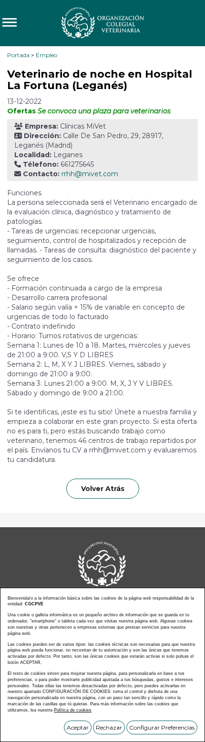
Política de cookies (73, 710)
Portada (18, 55)
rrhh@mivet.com (90, 174)
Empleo (46, 55)
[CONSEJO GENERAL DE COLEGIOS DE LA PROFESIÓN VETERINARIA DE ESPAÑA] (102, 22)
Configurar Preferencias (162, 727)
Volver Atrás (102, 488)
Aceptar (78, 727)
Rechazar (109, 727)
